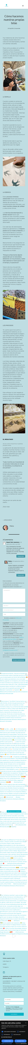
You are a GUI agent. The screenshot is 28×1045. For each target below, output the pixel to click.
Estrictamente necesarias (10, 1031)
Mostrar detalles (7, 1037)
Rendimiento (22, 1031)
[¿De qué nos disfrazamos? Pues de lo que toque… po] (14, 853)
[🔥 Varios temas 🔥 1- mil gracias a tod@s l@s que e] (14, 770)
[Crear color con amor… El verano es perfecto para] (14, 825)
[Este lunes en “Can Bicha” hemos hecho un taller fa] (14, 714)
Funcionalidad (17, 1034)
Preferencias (7, 1034)
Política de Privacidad (6, 1043)
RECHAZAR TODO (20, 1041)
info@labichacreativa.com (10, 650)
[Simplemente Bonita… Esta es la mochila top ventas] (14, 686)
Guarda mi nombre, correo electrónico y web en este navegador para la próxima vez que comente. (14, 654)
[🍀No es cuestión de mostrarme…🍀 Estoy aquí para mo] (14, 936)
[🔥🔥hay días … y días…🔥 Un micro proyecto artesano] (14, 742)
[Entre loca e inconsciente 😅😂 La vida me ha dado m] (14, 880)
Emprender (17, 28)
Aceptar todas (7, 1041)
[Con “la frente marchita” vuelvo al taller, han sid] (14, 908)
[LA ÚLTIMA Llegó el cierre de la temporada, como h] (14, 797)
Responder (21, 556)
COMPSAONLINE (23, 1043)
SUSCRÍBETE (14, 1014)
